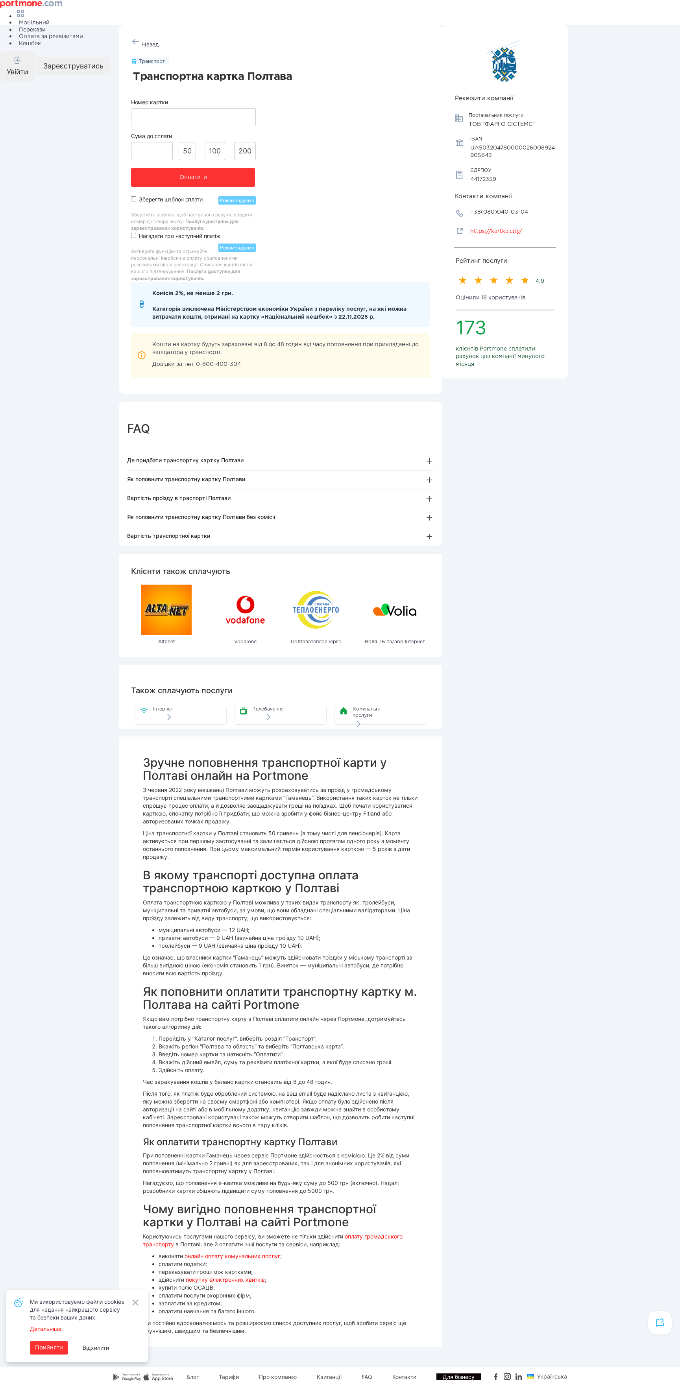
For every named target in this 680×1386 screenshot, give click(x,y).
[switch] (133, 198)
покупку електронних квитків (225, 1279)
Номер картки (149, 102)
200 (244, 151)
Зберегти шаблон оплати (170, 199)
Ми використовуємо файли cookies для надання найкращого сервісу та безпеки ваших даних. (77, 1309)
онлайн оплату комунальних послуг (232, 1256)
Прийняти (49, 1347)
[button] (17, 66)
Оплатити (193, 177)
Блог (193, 1376)
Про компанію (278, 1376)
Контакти (404, 1376)
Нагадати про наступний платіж (179, 236)
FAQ (367, 1376)
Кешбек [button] (30, 43)
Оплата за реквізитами (51, 36)
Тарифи (229, 1376)
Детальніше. (46, 1328)
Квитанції (329, 1376)
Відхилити (96, 1347)
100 (215, 151)
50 (187, 151)
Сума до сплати (151, 136)
